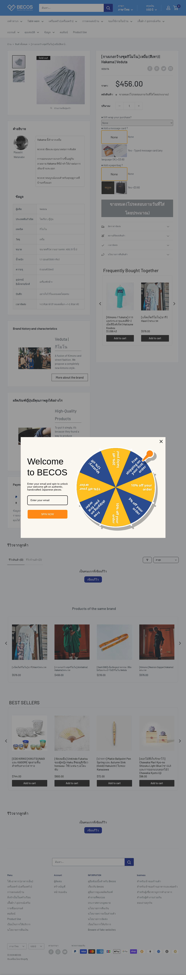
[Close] (161, 441)
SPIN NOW (47, 514)
